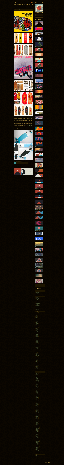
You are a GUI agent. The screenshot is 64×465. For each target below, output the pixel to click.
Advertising (37, 312)
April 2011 (37, 424)
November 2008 (37, 440)
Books (36, 317)
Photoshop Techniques (38, 349)
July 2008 (37, 442)
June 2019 (37, 374)
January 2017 (37, 387)
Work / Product (47, 462)
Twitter (30, 4)
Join (32, 4)
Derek (16, 128)
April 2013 (37, 411)
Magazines (37, 342)
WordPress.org (37, 457)
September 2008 (37, 441)
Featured (37, 327)
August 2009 (37, 435)
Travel (36, 362)
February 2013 (37, 412)
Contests (37, 321)
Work (36, 369)
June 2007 (37, 448)
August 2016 (37, 390)
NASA (36, 346)
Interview (37, 337)
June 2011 (37, 423)
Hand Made (37, 333)
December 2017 (37, 381)
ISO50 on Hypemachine (38, 300)
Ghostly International (38, 299)
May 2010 (37, 430)
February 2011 (37, 425)
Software (37, 359)
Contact (27, 4)
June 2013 (37, 410)
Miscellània (37, 343)
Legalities (37, 341)
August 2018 (37, 377)
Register (36, 455)
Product (36, 352)
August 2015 (37, 396)
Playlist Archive (39, 12)
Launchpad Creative (38, 305)
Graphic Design (37, 331)
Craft (36, 322)
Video (36, 366)
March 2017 (37, 386)
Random (36, 354)
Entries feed (37, 456)
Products (37, 353)
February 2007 (37, 450)
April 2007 (37, 449)
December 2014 (37, 400)
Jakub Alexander (37, 292)
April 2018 (37, 379)
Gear (36, 330)
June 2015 (37, 397)
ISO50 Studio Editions (38, 303)
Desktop (36, 324)
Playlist (39, 2)
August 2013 (37, 409)
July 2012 (37, 416)
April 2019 (37, 375)
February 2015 (37, 399)
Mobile (36, 344)
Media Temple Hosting (39, 288)
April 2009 (37, 437)
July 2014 (37, 403)
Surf (36, 361)
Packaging (37, 347)
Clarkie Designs (37, 298)
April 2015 (37, 398)
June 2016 (37, 391)
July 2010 (37, 429)
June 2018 (37, 378)
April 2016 (37, 392)
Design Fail (37, 323)
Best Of (36, 316)
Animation (37, 314)
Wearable (37, 367)
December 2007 (37, 446)
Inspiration (37, 335)
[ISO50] (16, 2)
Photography (37, 348)
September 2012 (37, 415)
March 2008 (37, 444)
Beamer (36, 294)
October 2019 (37, 373)
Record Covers (37, 355)
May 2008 (37, 443)
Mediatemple (37, 306)
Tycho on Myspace (37, 309)
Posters (36, 350)
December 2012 (37, 413)
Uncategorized (37, 365)
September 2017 (37, 383)
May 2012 (37, 417)
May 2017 (37, 385)
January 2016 (37, 393)
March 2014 (37, 405)
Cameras (37, 318)
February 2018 (37, 380)
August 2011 (37, 422)
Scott (19, 9)
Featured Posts (39, 19)
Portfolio (15, 4)
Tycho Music (21, 4)
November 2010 (37, 427)
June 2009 (37, 436)
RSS (32, 2)
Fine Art (36, 328)
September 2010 (37, 428)
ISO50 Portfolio (37, 302)
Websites (37, 368)
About (24, 4)
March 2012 (37, 418)
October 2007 (37, 447)
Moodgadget (37, 308)
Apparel (36, 315)
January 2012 (37, 419)
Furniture (37, 329)
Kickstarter (37, 340)
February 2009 (37, 438)
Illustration (37, 334)
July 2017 (37, 384)
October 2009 (37, 434)
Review (36, 356)
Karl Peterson (37, 304)
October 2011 (37, 421)
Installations (37, 336)
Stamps (36, 360)
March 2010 (37, 431)
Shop (18, 4)
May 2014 (37, 404)
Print (21, 161)
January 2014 (37, 406)
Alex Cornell (37, 297)
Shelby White (37, 293)
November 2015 (37, 394)
